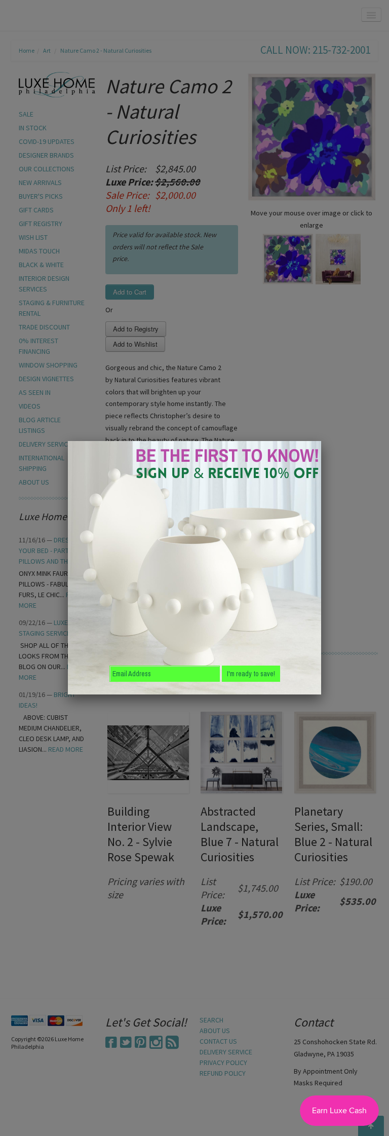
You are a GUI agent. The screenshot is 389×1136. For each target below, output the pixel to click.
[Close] (321, 441)
